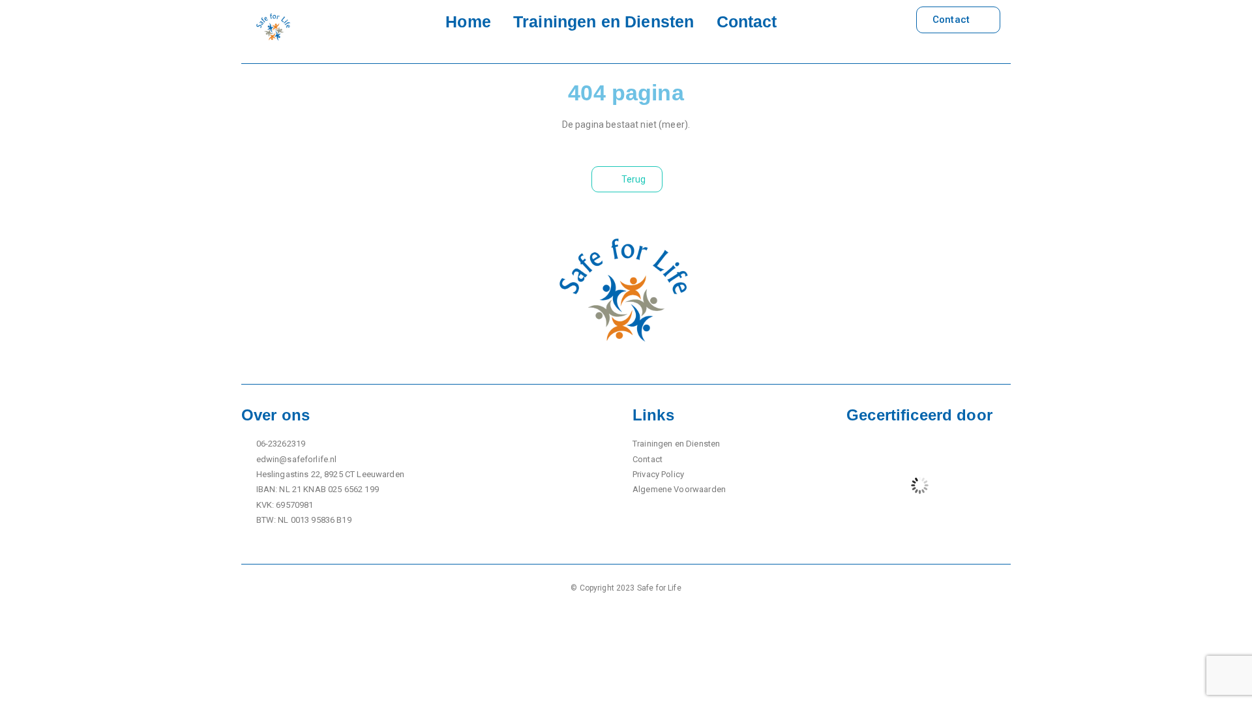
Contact (747, 21)
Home (468, 21)
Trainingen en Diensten (603, 21)
